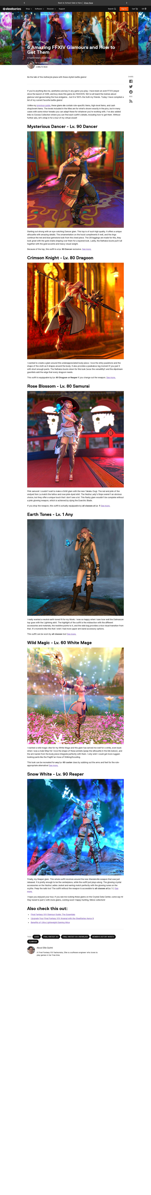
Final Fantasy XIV (50, 937)
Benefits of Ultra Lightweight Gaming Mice (50, 922)
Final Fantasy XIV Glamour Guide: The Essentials (53, 914)
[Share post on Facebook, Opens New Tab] (131, 81)
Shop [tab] (28, 9)
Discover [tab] (50, 9)
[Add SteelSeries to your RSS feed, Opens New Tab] (131, 101)
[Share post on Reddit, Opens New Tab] (131, 92)
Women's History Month (103, 937)
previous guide (43, 105)
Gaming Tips (32, 42)
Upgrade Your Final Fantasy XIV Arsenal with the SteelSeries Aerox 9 (62, 918)
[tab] (112, 9)
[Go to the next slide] (126, 3)
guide (36, 937)
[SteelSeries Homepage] (13, 9)
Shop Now (88, 3)
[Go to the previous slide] (24, 3)
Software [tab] (38, 9)
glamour (33, 941)
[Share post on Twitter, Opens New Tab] (131, 86)
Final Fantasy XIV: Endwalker (75, 937)
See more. (86, 249)
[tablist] (41, 9)
